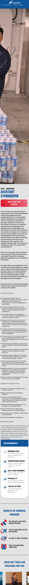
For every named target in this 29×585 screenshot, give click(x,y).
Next (26, 579)
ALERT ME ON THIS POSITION (14, 203)
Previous (2, 579)
